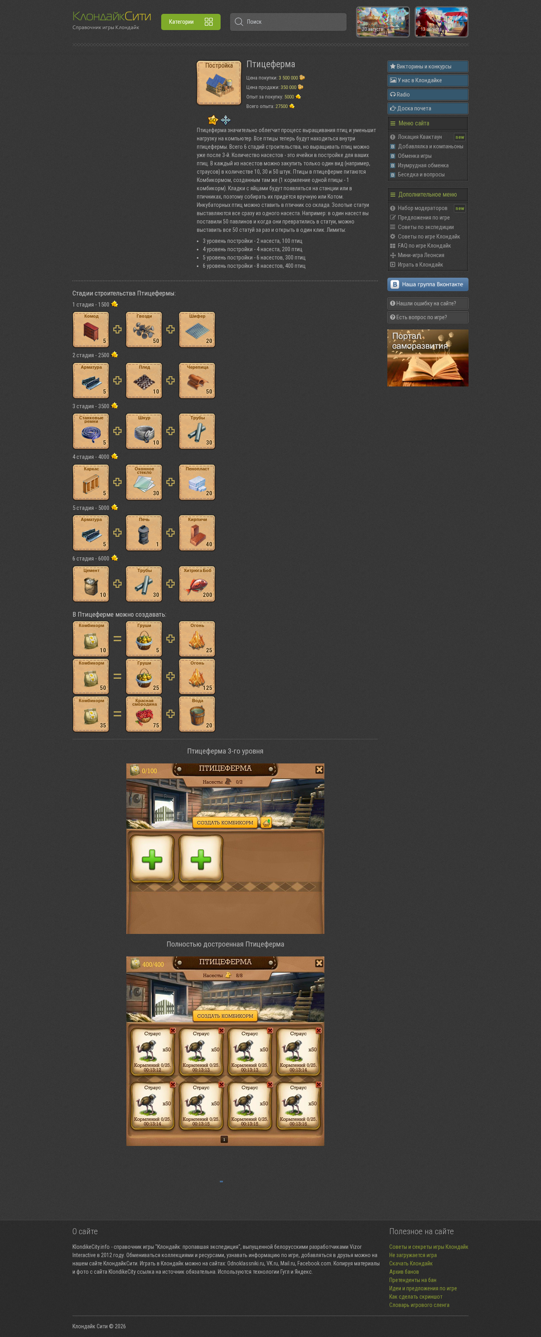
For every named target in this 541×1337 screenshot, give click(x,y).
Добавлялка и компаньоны (430, 146)
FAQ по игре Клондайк (424, 245)
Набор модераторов (423, 208)
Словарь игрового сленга (419, 1305)
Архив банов (404, 1272)
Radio (403, 94)
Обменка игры (415, 155)
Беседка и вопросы (421, 174)
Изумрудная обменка (423, 165)
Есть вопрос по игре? (421, 317)
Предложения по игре (424, 217)
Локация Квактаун (420, 136)
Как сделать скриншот (415, 1296)
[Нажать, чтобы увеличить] (225, 848)
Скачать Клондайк (411, 1263)
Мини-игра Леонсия (421, 255)
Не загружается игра (413, 1255)
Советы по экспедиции (426, 227)
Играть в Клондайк (420, 264)
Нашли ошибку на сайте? (425, 303)
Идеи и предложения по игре (423, 1288)
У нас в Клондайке (419, 80)
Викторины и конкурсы (423, 66)
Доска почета (413, 108)
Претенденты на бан (412, 1280)
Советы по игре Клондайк (429, 236)
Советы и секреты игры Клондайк (429, 1247)
